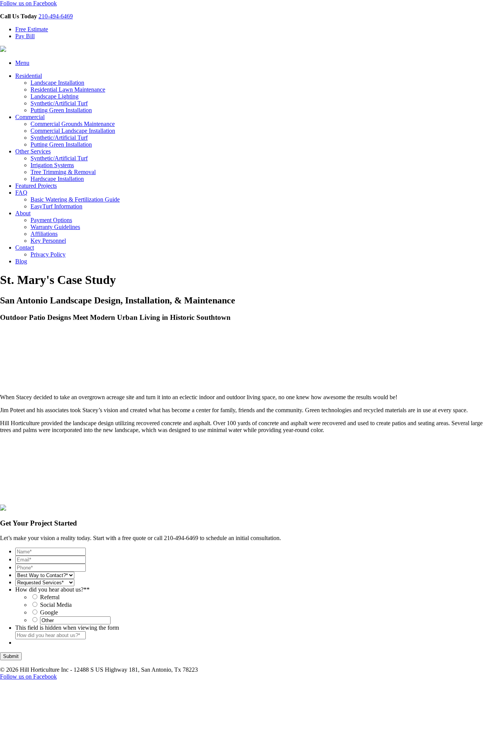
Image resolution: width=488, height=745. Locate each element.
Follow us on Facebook (28, 3)
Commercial (30, 117)
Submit (11, 656)
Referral (49, 597)
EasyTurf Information (56, 206)
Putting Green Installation (61, 110)
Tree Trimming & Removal (63, 172)
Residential (28, 76)
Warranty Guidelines (55, 227)
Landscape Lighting (54, 96)
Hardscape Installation (57, 179)
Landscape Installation (57, 82)
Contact (24, 247)
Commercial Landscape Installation (72, 130)
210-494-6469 (56, 16)
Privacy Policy (48, 254)
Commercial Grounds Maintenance (72, 124)
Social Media (56, 604)
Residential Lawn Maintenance (67, 89)
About (22, 213)
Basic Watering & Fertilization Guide (75, 199)
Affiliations (44, 234)
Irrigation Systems (52, 165)
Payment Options (51, 220)
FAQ (21, 192)
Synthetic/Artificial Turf (59, 103)
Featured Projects (36, 185)
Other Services (33, 151)
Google (49, 612)
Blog (21, 261)
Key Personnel (48, 240)
